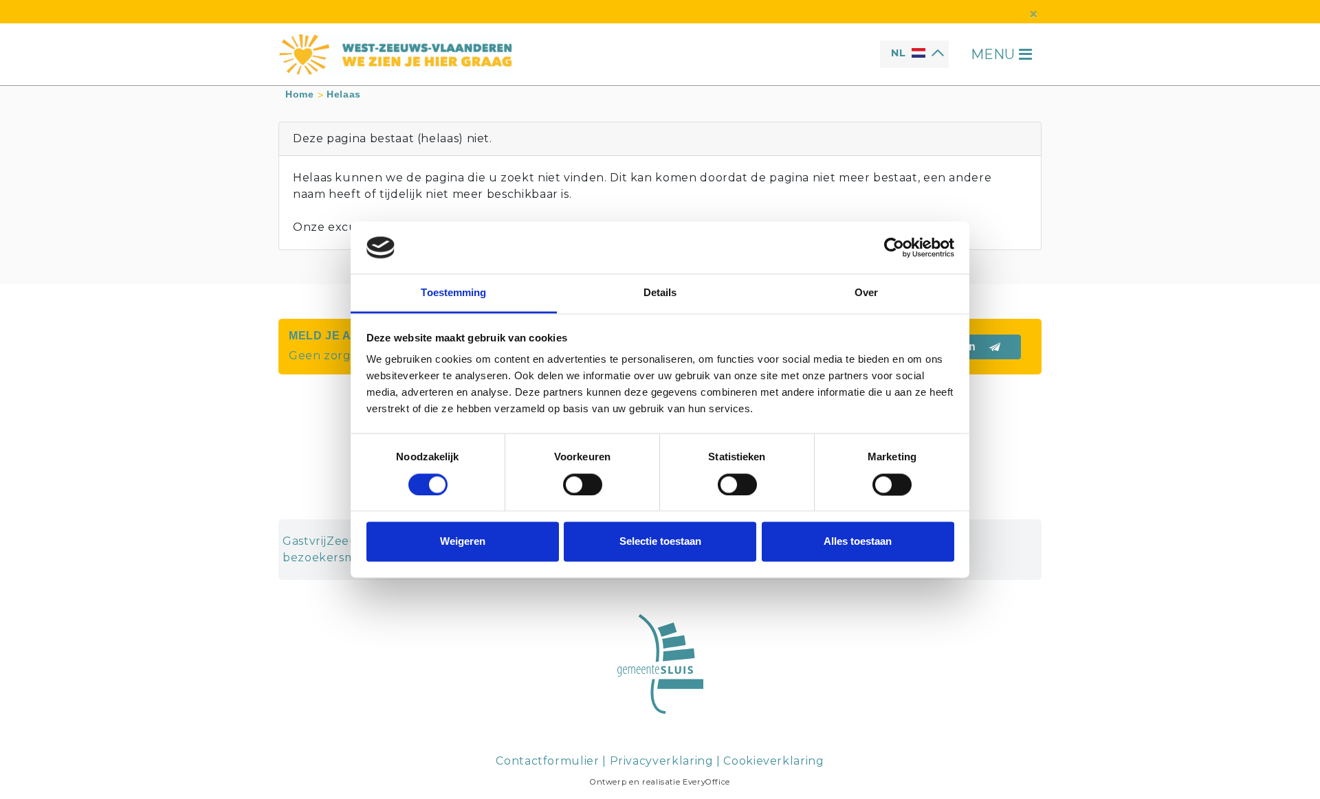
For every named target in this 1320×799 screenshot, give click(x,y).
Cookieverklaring (773, 760)
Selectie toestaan (660, 542)
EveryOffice (706, 782)
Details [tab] (660, 293)
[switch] (582, 484)
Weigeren (462, 542)
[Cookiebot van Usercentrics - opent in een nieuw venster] (894, 247)
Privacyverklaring (662, 760)
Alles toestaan (858, 542)
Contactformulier (547, 760)
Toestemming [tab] (453, 293)
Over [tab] (866, 293)
